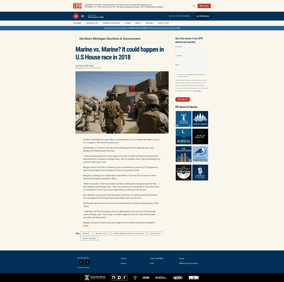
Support (149, 23)
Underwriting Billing (156, 258)
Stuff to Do (163, 23)
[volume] (83, 16)
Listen (127, 23)
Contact (123, 258)
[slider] (86, 16)
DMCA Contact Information (188, 263)
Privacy (181, 258)
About (138, 23)
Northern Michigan (89, 238)
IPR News (77, 23)
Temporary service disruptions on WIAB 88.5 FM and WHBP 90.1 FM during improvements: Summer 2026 (142, 28)
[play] (76, 16)
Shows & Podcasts (111, 23)
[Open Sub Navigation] (83, 23)
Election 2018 (155, 233)
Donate (205, 6)
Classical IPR (92, 23)
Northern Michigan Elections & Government (109, 38)
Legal (152, 263)
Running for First (102, 233)
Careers (123, 263)
